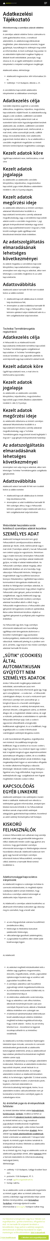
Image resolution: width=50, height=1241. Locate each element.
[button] (45, 3)
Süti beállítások (9, 1237)
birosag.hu (21, 1206)
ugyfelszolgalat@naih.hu (23, 1179)
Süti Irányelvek (38, 1232)
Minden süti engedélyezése (34, 1237)
